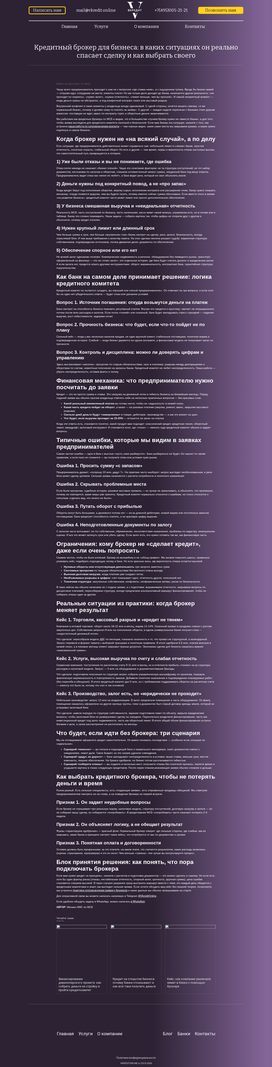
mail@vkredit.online (96, 10)
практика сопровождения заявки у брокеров (100, 890)
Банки (183, 1034)
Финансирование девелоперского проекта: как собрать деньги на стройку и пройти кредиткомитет (79, 984)
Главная (69, 26)
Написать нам (47, 10)
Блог (168, 1034)
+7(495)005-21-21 (171, 10)
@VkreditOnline (147, 895)
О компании (109, 1034)
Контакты (195, 26)
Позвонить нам (220, 10)
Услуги (85, 1034)
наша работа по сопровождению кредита (93, 126)
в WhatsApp (138, 901)
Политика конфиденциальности (136, 1057)
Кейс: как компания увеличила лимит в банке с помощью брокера (189, 982)
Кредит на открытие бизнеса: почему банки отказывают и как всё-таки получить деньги (134, 982)
